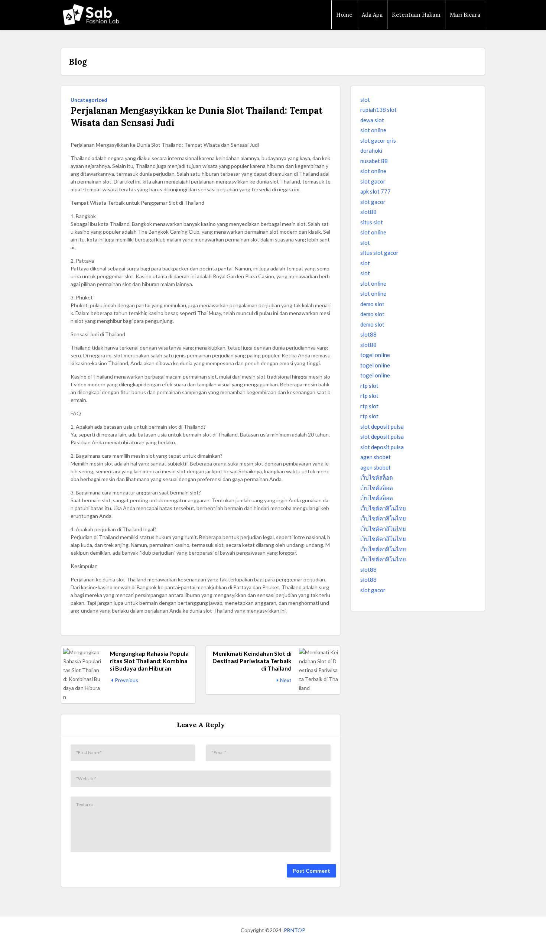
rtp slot (369, 385)
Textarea (85, 804)
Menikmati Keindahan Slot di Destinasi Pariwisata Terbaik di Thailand (252, 661)
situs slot (371, 222)
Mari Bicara (465, 14)
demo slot (372, 304)
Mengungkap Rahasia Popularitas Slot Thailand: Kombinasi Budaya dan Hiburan (149, 661)
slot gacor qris (378, 140)
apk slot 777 (375, 191)
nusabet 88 (374, 161)
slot (365, 99)
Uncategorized (89, 100)
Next (286, 680)
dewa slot (372, 120)
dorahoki (371, 150)
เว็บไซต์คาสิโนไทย (383, 508)
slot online (373, 130)
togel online (375, 354)
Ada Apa (372, 14)
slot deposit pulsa (382, 426)
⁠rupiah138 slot (378, 109)
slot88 (368, 211)
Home (344, 14)
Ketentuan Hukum (416, 14)
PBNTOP (294, 930)
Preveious (126, 680)
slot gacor (373, 181)
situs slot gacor (379, 252)
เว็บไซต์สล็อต (376, 477)
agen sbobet (375, 457)
